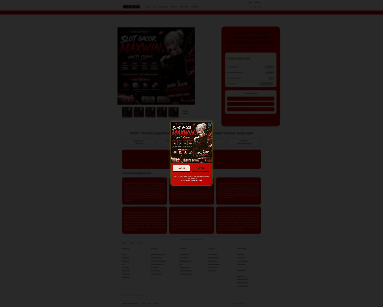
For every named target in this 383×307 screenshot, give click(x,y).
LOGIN (181, 168)
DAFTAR (200, 168)
